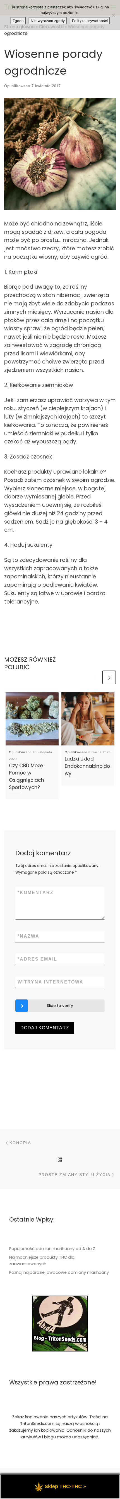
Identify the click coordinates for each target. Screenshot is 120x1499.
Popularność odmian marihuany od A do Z (52, 1248)
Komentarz (36, 892)
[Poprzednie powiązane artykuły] (94, 677)
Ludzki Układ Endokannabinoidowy (87, 766)
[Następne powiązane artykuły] (109, 677)
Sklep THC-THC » (65, 1486)
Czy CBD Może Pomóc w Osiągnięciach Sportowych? (26, 776)
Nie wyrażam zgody (48, 20)
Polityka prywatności (90, 20)
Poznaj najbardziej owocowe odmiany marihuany (59, 1272)
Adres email (37, 959)
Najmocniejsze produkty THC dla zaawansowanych (42, 1260)
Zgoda (18, 20)
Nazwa (28, 936)
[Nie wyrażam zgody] (113, 15)
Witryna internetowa (50, 982)
